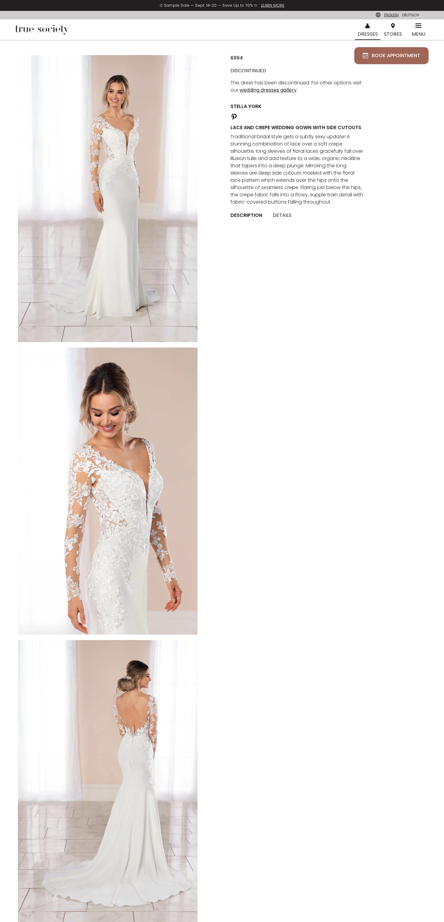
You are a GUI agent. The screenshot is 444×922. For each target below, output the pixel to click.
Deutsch (410, 15)
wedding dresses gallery (268, 90)
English (391, 15)
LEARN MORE (273, 5)
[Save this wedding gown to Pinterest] (234, 116)
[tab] (248, 216)
